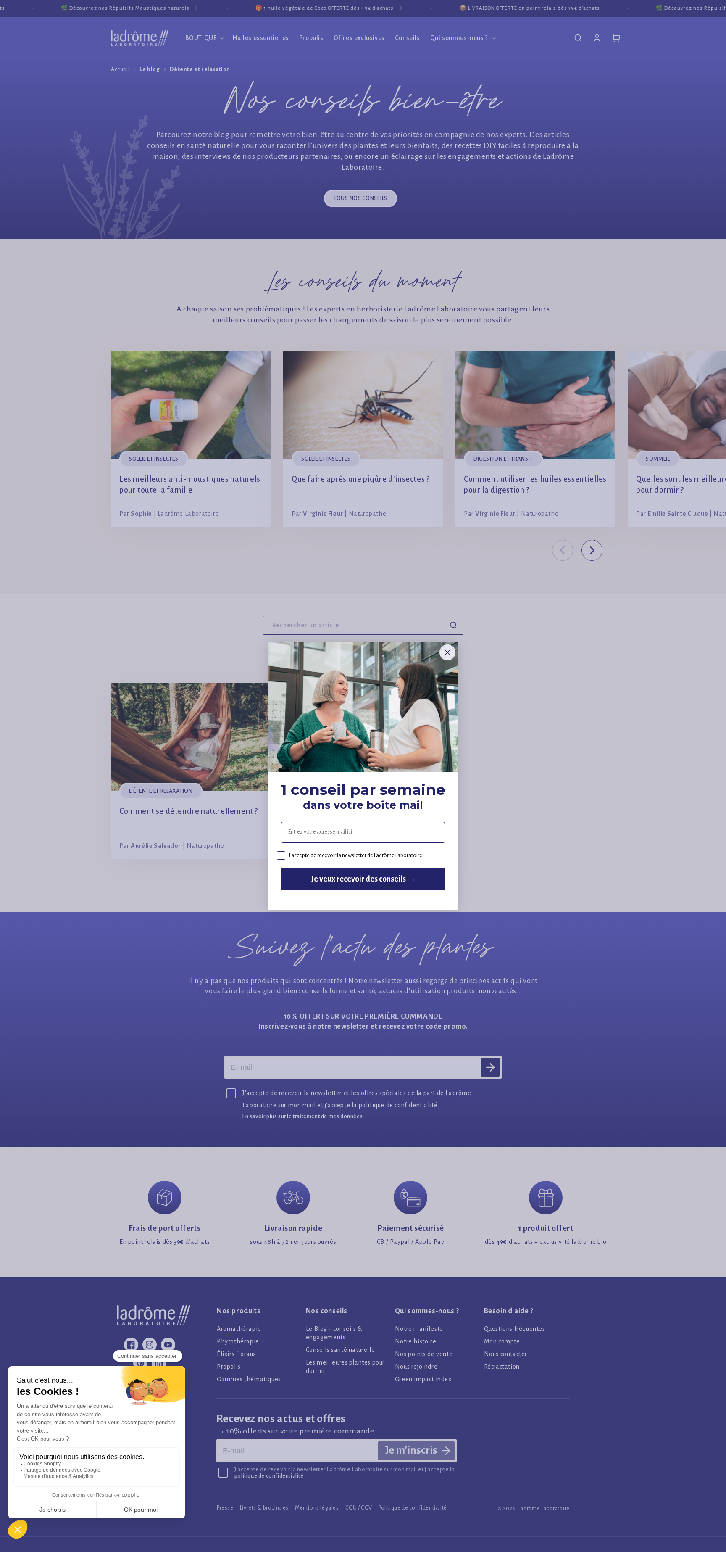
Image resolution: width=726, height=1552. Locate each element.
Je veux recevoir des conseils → (363, 879)
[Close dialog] (447, 652)
